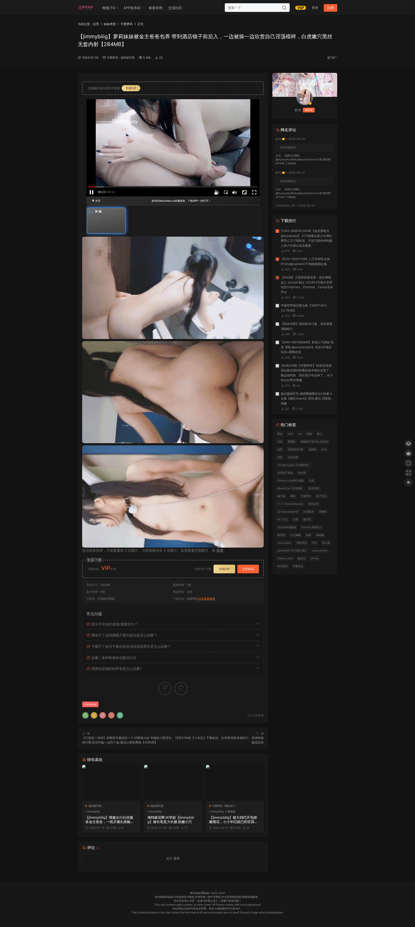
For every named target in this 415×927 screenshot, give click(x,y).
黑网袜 (323, 511)
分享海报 (257, 715)
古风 (311, 480)
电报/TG (108, 8)
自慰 (280, 449)
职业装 (302, 472)
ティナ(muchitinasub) (290, 503)
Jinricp (315, 558)
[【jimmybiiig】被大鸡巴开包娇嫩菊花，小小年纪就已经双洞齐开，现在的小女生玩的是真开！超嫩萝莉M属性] (235, 783)
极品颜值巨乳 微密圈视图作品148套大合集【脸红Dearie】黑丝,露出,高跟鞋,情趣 (306, 398)
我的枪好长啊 (295, 449)
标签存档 (156, 8)
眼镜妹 (232, 811)
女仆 (324, 449)
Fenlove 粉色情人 (311, 527)
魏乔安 (307, 519)
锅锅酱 (320, 535)
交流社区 (175, 8)
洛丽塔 (312, 449)
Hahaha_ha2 (284, 558)
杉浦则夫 (308, 511)
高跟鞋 (291, 441)
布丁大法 (282, 519)
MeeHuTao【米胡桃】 (290, 488)
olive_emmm (319, 550)
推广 (334, 57)
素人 (319, 433)
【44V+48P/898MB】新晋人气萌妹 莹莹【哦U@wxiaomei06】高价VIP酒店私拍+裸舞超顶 (307, 347)
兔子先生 (321, 496)
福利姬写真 (128, 57)
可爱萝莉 (112, 57)
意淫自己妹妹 (285, 472)
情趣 (309, 433)
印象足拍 (298, 566)
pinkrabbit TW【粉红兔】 (292, 550)
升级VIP (131, 88)
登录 (219, 550)
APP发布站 (131, 8)
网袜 (292, 496)
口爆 (295, 519)
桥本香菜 (314, 488)
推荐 (98, 200)
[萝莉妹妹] (85, 7)
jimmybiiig (90, 704)
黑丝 (280, 433)
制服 (308, 535)
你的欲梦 (313, 503)
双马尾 (326, 542)
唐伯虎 (281, 535)
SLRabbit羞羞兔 (286, 527)
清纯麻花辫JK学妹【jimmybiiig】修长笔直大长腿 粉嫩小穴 (170, 819)
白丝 (290, 433)
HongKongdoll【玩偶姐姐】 (293, 465)
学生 (314, 542)
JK (299, 433)
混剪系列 (301, 542)
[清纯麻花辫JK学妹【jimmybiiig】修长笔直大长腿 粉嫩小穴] (173, 783)
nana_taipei (284, 542)
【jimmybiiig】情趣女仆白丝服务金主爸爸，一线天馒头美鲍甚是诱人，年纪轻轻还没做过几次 (109, 819)
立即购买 (248, 569)
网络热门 (230, 805)
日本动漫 (293, 457)
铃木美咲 (282, 566)
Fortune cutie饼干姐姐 (290, 480)
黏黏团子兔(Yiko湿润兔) (315, 441)
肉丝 (280, 457)
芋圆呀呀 (306, 496)
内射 (280, 441)
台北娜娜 (295, 535)
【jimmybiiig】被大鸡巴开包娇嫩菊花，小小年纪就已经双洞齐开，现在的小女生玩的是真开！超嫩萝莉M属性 (233, 819)
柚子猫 (281, 496)
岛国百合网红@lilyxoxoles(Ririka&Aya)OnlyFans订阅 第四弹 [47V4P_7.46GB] (303, 159)
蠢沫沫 (301, 558)
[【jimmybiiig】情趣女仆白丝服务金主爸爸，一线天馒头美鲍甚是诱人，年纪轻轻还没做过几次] (111, 783)
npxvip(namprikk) (287, 511)
